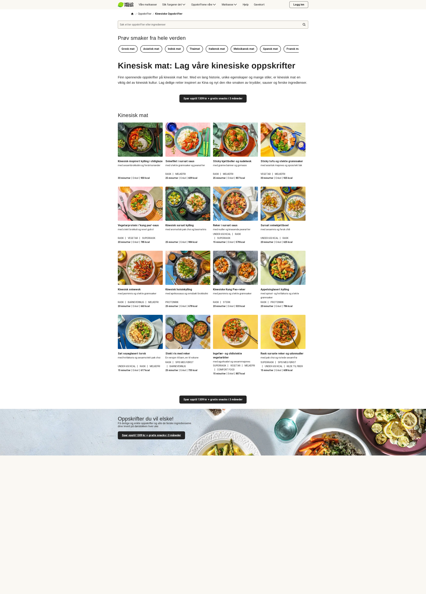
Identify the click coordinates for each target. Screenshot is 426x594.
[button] (128, 49)
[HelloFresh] (125, 4)
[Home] (132, 14)
